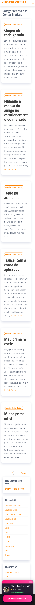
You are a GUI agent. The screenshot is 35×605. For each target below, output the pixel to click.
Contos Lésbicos (10, 518)
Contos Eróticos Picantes (13, 514)
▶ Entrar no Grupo (17, 598)
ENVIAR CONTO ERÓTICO (14, 488)
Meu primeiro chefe (15, 341)
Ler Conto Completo (10, 169)
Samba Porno (9, 545)
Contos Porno (9, 523)
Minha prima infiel (14, 416)
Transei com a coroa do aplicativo (15, 264)
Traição (7, 554)
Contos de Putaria (11, 509)
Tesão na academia (11, 195)
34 (17, 473)
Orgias (7, 541)
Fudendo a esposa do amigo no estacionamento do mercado (16, 110)
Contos (7, 576)
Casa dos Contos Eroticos (13, 24)
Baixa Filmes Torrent (12, 572)
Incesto (7, 536)
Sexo (6, 550)
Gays (6, 532)
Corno (7, 527)
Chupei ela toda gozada (14, 32)
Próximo (23, 473)
